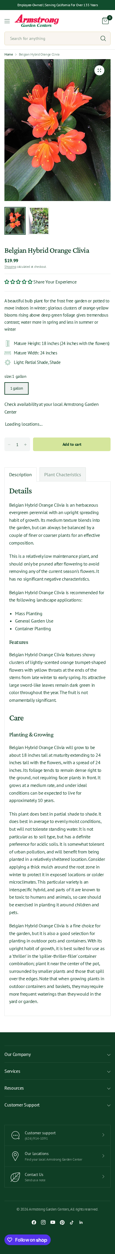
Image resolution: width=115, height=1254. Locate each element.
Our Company (17, 1054)
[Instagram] (43, 1222)
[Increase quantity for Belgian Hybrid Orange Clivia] (25, 444)
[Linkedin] (81, 1222)
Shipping (10, 267)
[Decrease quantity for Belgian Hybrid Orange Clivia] (9, 444)
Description (20, 474)
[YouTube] (53, 1222)
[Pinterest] (62, 1222)
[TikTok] (71, 1222)
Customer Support (22, 1105)
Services (12, 1071)
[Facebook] (34, 1222)
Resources (14, 1088)
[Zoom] (99, 70)
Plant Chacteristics (62, 474)
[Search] (103, 38)
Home (8, 54)
